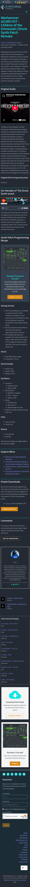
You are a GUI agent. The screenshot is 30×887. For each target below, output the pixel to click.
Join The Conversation (10, 539)
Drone (19, 42)
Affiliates (25, 859)
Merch (25, 847)
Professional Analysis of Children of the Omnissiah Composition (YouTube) (17, 463)
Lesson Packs (23, 842)
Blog (26, 845)
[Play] (3, 208)
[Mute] (22, 208)
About (26, 833)
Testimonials (23, 838)
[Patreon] (16, 584)
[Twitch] (18, 584)
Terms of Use (23, 857)
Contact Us (24, 852)
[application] (15, 209)
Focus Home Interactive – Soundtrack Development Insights (17, 472)
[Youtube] (14, 584)
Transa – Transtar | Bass (15, 598)
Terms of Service (21, 880)
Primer (7, 503)
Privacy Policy (23, 854)
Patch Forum (23, 862)
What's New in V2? (22, 840)
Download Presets (9, 509)
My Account (24, 835)
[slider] (26, 207)
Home (3, 42)
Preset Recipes (11, 42)
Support (25, 850)
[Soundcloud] (11, 584)
